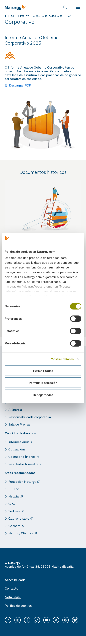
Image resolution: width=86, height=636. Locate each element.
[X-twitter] (56, 620)
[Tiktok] (37, 620)
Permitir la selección (43, 382)
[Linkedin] (8, 620)
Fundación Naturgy (22, 481)
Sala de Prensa (19, 424)
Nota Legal (13, 597)
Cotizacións (16, 449)
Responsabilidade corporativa (29, 417)
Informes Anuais (20, 442)
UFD (11, 489)
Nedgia (13, 496)
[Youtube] (46, 620)
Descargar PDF (19, 85)
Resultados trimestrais (24, 464)
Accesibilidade (15, 580)
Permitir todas (43, 371)
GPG (11, 503)
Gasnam (14, 526)
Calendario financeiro (23, 456)
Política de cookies (18, 605)
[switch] (75, 319)
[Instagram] (17, 620)
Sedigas (14, 511)
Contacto (11, 588)
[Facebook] (27, 620)
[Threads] (65, 620)
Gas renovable (18, 518)
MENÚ (78, 7)
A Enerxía (15, 409)
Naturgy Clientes (20, 533)
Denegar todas (43, 395)
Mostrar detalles (62, 359)
